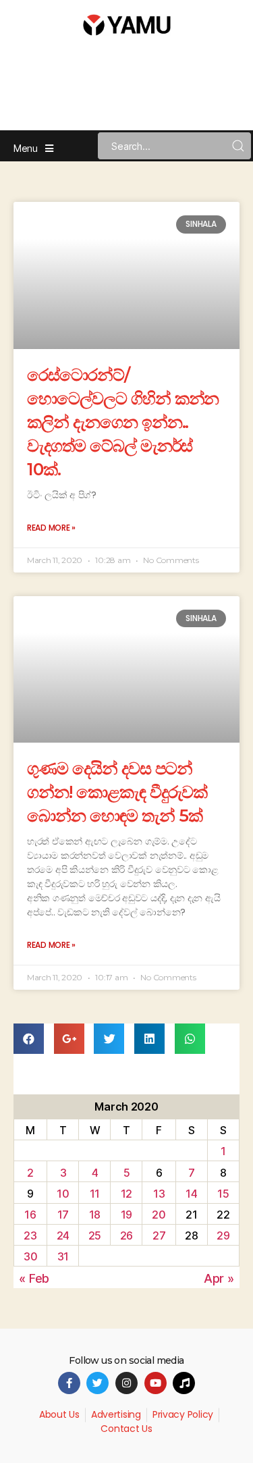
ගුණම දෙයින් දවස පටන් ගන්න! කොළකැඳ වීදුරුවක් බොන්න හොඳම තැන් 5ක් (117, 792)
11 (95, 1193)
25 (94, 1235)
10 (63, 1193)
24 (63, 1235)
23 (30, 1235)
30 (30, 1256)
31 (63, 1256)
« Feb (34, 1278)
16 (30, 1214)
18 (95, 1214)
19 (126, 1214)
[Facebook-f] (69, 1383)
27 (158, 1235)
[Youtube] (155, 1383)
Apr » (219, 1278)
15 (223, 1193)
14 (191, 1193)
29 (223, 1235)
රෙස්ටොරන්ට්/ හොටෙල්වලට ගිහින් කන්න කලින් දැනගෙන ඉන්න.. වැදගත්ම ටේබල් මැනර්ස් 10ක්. (123, 422)
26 (126, 1235)
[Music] (184, 1383)
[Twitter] (97, 1383)
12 (126, 1193)
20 (158, 1214)
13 (159, 1193)
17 (63, 1214)
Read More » (51, 527)
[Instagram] (126, 1383)
